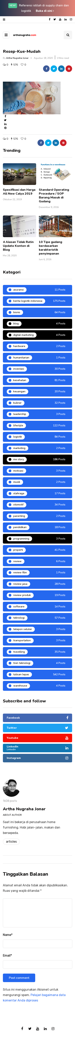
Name (7, 935)
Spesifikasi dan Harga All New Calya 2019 (19, 192)
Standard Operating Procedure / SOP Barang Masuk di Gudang (54, 195)
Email (7, 955)
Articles (11, 841)
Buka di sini (44, 11)
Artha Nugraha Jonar (17, 58)
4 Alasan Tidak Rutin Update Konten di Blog (18, 246)
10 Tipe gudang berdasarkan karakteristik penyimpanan (50, 248)
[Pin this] (69, 68)
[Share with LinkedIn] (61, 68)
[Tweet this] (54, 68)
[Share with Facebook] (46, 68)
